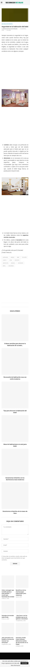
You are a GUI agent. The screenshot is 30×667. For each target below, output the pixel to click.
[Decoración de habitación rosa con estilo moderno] (15, 361)
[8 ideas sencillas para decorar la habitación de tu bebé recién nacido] (15, 327)
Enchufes (17, 260)
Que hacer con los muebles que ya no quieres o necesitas (22, 617)
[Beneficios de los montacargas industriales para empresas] (22, 581)
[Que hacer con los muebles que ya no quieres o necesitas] (22, 607)
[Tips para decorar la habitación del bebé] (15, 395)
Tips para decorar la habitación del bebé (15, 411)
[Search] (28, 2)
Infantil (13, 263)
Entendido (24, 663)
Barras (12, 257)
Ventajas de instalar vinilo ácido (8, 616)
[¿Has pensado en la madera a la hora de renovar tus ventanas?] (8, 629)
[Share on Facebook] (13, 305)
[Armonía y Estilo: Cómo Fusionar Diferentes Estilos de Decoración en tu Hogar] (22, 629)
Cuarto (4, 260)
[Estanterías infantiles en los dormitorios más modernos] (15, 462)
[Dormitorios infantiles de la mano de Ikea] (15, 495)
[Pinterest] (18, 656)
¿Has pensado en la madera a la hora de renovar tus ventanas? (8, 640)
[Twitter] (13, 656)
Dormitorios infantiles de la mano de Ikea (15, 512)
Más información (15, 665)
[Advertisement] (15, 72)
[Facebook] (11, 656)
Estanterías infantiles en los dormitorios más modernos (15, 479)
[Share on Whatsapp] (16, 305)
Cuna (10, 260)
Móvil (4, 265)
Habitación (5, 263)
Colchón (24, 257)
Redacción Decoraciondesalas (10, 28)
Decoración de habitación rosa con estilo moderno (15, 378)
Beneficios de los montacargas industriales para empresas (21, 592)
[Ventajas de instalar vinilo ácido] (8, 607)
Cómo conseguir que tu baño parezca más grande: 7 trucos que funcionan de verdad (8, 593)
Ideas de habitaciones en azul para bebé (15, 445)
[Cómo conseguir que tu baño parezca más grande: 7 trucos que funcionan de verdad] (8, 581)
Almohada (5, 257)
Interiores (20, 263)
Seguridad (11, 265)
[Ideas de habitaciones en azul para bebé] (15, 428)
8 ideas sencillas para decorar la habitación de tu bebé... (15, 344)
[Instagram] (16, 656)
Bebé (18, 257)
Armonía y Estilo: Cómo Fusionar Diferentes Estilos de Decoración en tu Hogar (22, 641)
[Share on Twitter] (14, 305)
